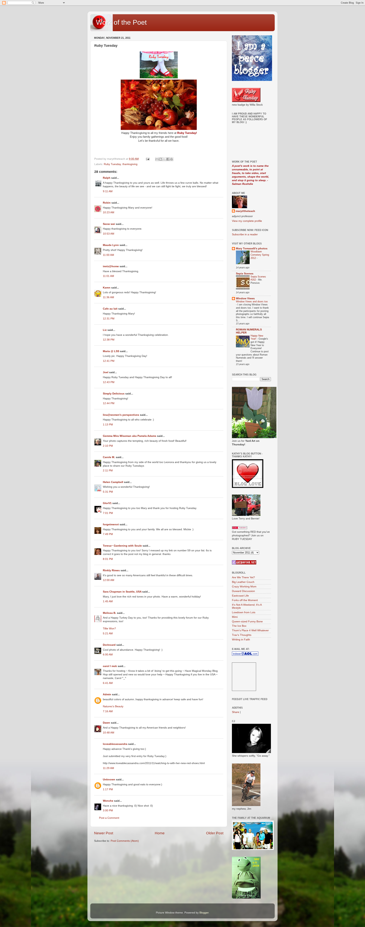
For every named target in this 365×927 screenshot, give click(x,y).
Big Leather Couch (243, 582)
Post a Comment (109, 817)
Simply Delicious (114, 393)
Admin (107, 694)
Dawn (106, 722)
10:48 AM (108, 732)
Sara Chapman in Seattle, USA (122, 591)
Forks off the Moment (245, 600)
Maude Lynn (111, 245)
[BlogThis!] (161, 159)
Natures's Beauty (113, 706)
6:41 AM (108, 683)
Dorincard (109, 644)
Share (235, 712)
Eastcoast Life (240, 595)
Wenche (108, 800)
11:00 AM (108, 255)
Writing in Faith (241, 639)
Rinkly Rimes (111, 570)
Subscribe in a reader (245, 234)
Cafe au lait (110, 308)
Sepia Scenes (244, 273)
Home (160, 833)
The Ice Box (239, 625)
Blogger (204, 912)
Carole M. (109, 457)
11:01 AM (108, 276)
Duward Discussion (243, 591)
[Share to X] (164, 159)
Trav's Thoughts (241, 635)
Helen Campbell (113, 482)
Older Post (214, 833)
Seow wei (109, 224)
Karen (106, 287)
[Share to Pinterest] (171, 159)
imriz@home (111, 266)
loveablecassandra (115, 744)
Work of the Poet (121, 22)
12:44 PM (108, 403)
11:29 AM (108, 768)
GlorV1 (107, 503)
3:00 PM (108, 810)
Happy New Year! (257, 337)
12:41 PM (108, 361)
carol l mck (110, 666)
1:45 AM (108, 601)
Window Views (245, 298)
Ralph (106, 177)
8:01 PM (108, 559)
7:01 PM (108, 513)
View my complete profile (247, 221)
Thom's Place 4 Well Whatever (250, 630)
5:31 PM (108, 491)
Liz (105, 330)
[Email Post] (147, 158)
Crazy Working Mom (244, 586)
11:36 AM (108, 297)
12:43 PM (108, 382)
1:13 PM (108, 424)
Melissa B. (109, 613)
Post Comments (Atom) (125, 840)
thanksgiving (129, 164)
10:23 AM (108, 212)
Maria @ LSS (111, 351)
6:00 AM (108, 654)
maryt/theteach (245, 211)
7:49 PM (108, 534)
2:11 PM (108, 470)
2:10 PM (108, 445)
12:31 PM (108, 318)
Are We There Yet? (243, 577)
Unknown (109, 779)
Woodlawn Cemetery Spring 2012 (260, 254)
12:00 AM (108, 580)
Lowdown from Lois (243, 612)
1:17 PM (108, 789)
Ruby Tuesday (112, 164)
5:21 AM (108, 633)
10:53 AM (108, 233)
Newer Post (103, 833)
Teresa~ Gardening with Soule (122, 545)
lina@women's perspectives (121, 414)
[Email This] (157, 159)
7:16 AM (108, 711)
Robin (107, 202)
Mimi (235, 617)
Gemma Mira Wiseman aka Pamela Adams (129, 436)
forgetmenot (111, 524)
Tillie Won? (109, 628)
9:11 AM (108, 191)
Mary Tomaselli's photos (251, 248)
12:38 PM (108, 339)
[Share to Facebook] (168, 159)
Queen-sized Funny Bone (247, 621)
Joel (105, 372)
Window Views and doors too (252, 301)
